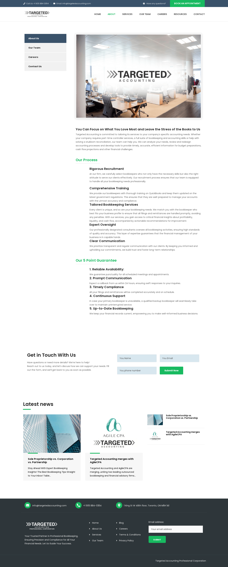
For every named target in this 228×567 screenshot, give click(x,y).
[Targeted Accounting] (36, 13)
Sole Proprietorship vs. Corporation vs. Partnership (50, 460)
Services (127, 14)
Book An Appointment (187, 3)
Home (97, 14)
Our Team (145, 14)
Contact (199, 14)
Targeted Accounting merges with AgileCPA (112, 460)
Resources (180, 14)
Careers (162, 14)
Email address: (156, 522)
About (111, 14)
